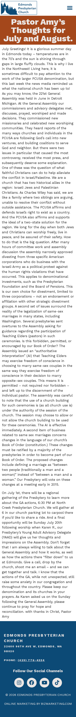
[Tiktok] (57, 682)
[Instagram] (19, 682)
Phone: (24, 660)
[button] (69, 7)
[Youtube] (44, 682)
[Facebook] (32, 682)
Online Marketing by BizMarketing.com (38, 704)
